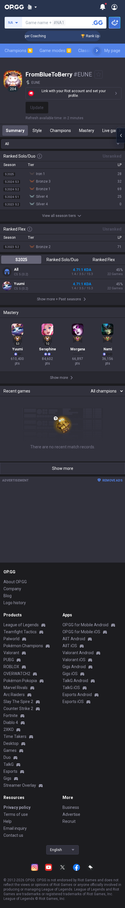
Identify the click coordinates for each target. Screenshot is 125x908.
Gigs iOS (70, 673)
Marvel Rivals (15, 687)
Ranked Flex (104, 259)
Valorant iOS (74, 659)
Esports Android (77, 694)
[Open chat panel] (120, 135)
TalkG (8, 764)
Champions (18, 50)
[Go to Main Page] (14, 7)
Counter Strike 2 (18, 708)
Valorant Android (78, 652)
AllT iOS (70, 645)
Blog (7, 595)
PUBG (8, 659)
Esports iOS (73, 701)
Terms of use (15, 814)
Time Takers (14, 736)
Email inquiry (15, 828)
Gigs (7, 778)
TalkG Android (75, 680)
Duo (7, 757)
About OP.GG (15, 581)
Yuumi (19, 284)
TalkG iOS (71, 687)
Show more (62, 468)
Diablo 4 (10, 722)
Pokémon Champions (23, 645)
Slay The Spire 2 (18, 701)
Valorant (11, 652)
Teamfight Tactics (20, 631)
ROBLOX (11, 666)
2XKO (8, 729)
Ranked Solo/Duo (62, 259)
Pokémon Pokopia (20, 680)
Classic (87, 50)
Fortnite (10, 715)
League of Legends (21, 624)
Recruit (69, 821)
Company (12, 588)
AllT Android (74, 638)
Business (71, 807)
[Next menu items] (97, 51)
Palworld (11, 638)
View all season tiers (59, 216)
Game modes (55, 50)
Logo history (14, 602)
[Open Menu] (114, 7)
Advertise (71, 814)
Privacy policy (17, 807)
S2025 (21, 259)
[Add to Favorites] (98, 74)
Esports (10, 771)
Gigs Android (74, 666)
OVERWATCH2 (16, 673)
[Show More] (32, 7)
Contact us (13, 835)
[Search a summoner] (97, 22)
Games (10, 750)
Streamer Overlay (19, 785)
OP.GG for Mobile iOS (81, 631)
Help (7, 821)
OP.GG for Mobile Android (85, 624)
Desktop (11, 743)
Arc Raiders (14, 694)
